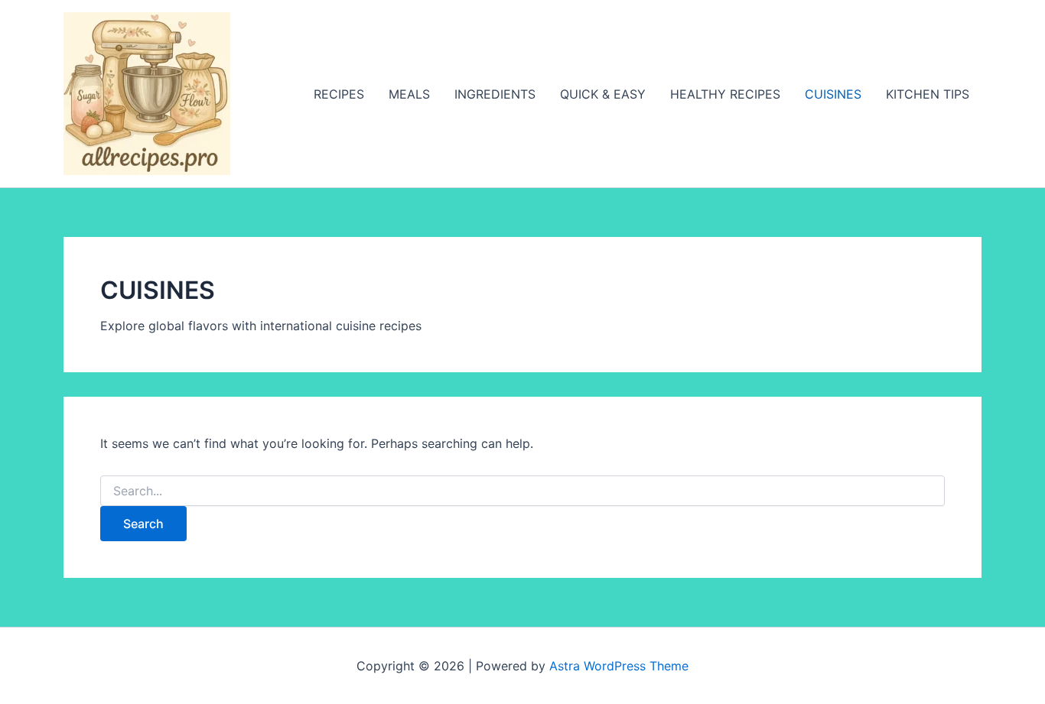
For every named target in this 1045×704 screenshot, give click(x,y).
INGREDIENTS (495, 94)
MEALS (409, 94)
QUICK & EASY (603, 94)
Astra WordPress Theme (619, 665)
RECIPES (339, 94)
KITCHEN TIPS (927, 94)
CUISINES (833, 94)
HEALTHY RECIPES (725, 94)
